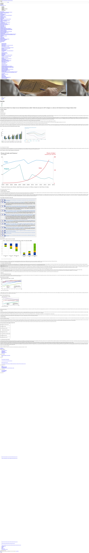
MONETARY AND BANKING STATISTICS (5, 28)
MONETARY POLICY (3, 16)
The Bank (3, 43)
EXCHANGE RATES (4, 367)
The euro (3, 44)
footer (11, 0)
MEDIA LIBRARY (2, 38)
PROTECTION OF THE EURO (4, 24)
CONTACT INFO (2, 37)
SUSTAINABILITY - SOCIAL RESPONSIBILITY (6, 15)
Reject (1, 551)
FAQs (5, 359)
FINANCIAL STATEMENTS (3, 39)
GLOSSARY (3, 548)
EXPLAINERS (3, 75)
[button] (8, 2)
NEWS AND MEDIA (4, 352)
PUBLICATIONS (2, 26)
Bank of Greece (9, 458)
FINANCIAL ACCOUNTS (3, 30)
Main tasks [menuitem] (3, 7)
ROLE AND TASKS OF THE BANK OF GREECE (8, 47)
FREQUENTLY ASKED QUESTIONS (6, 77)
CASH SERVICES (2, 22)
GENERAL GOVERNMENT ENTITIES (5, 20)
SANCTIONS (3, 371)
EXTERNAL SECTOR (3, 27)
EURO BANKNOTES (4, 366)
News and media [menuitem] (3, 10)
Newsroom (3, 98)
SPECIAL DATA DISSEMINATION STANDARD (6, 31)
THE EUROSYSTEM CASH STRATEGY (6, 58)
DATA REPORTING (2, 33)
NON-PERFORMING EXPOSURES (6, 355)
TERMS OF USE (4, 546)
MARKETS (1, 19)
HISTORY (1, 13)
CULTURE (3, 51)
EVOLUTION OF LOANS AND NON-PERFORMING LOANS (7, 34)
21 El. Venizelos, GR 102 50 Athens (14, 363)
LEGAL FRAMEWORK (4, 49)
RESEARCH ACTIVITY (4, 64)
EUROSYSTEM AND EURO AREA (4, 12)
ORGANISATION (2, 14)
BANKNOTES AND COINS (3, 23)
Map (5, 362)
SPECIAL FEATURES (2, 40)
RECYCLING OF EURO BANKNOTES (6, 60)
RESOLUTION (2, 18)
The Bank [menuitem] (3, 6)
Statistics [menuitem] (3, 9)
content (7, 0)
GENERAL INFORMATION (5, 57)
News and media (3, 46)
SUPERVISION (2, 17)
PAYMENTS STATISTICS (5, 68)
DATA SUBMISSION (4, 370)
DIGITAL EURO (2, 25)
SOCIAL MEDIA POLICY (5, 549)
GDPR (2, 547)
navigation (4, 0)
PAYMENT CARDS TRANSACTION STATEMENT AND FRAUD (9, 71)
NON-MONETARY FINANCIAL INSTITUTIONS (7, 66)
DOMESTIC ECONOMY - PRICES (4, 32)
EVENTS (1, 36)
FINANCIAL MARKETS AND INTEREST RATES (6, 29)
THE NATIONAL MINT (4, 62)
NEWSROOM (2, 35)
